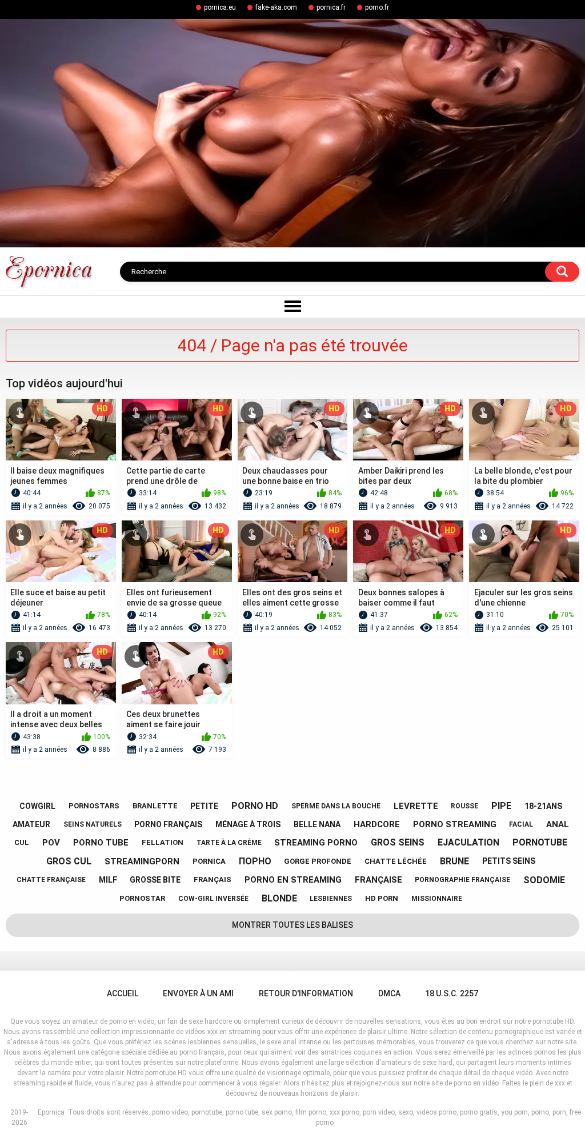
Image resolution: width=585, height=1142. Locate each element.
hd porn (381, 898)
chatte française (51, 880)
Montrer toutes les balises (292, 924)
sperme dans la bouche (335, 806)
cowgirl (37, 806)
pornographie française (462, 880)
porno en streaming (293, 880)
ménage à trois (248, 824)
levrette (416, 806)
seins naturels (92, 824)
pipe (501, 805)
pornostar (142, 898)
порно (255, 861)
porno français (168, 824)
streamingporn (142, 861)
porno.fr (377, 7)
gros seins (397, 842)
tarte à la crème (229, 843)
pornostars (94, 806)
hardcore (377, 824)
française (378, 880)
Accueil (122, 993)
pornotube (539, 842)
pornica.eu (220, 7)
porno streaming (454, 824)
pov (51, 843)
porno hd (254, 805)
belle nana (317, 824)
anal (557, 824)
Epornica (51, 1112)
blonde (279, 898)
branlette (155, 806)
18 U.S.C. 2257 (451, 993)
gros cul (68, 861)
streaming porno (316, 843)
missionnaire (436, 899)
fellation (162, 842)
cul (21, 842)
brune (454, 861)
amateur (31, 824)
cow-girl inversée (213, 899)
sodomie (544, 880)
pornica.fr (331, 7)
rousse (464, 806)
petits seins (508, 860)
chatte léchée (395, 861)
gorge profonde (317, 861)
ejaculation (468, 842)
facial (521, 824)
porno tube (101, 843)
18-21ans (543, 806)
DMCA (389, 993)
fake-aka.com (276, 7)
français (212, 879)
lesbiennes (331, 899)
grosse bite (155, 879)
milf (108, 879)
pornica (209, 861)
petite (204, 806)
